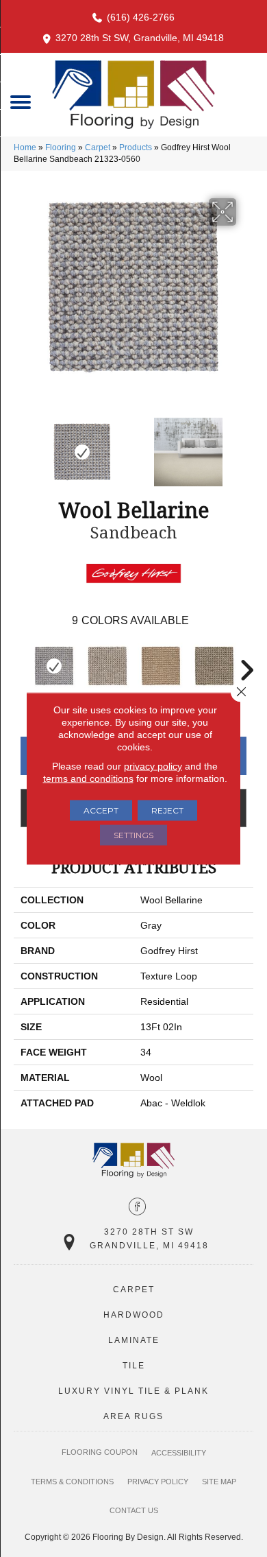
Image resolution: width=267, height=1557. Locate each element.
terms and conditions (88, 778)
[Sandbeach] (54, 666)
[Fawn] (161, 666)
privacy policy (153, 766)
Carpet (97, 147)
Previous (20, 445)
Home (25, 147)
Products (135, 147)
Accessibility (178, 1453)
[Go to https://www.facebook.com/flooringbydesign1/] (137, 1207)
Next (246, 445)
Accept (101, 810)
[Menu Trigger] (20, 101)
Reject (167, 810)
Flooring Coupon (100, 1452)
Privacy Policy (157, 1481)
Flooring (60, 147)
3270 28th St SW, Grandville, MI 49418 (139, 37)
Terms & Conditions (72, 1481)
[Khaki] (214, 666)
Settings (133, 835)
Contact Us (134, 1510)
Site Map (219, 1481)
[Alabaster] (107, 666)
